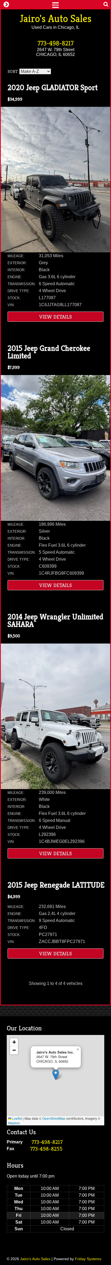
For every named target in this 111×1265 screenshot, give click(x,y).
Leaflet (16, 1118)
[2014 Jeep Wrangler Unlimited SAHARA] (55, 787)
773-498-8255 (46, 1149)
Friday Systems (88, 1259)
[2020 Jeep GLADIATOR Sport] (55, 251)
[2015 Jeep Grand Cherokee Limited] (55, 519)
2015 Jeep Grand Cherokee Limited (49, 352)
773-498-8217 (55, 43)
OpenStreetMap (53, 1118)
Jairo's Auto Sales (55, 18)
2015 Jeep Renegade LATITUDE (56, 885)
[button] (55, 1074)
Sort (13, 71)
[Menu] (55, 4)
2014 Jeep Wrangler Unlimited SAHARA (55, 620)
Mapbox (14, 1123)
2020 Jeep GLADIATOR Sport (53, 87)
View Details (55, 316)
